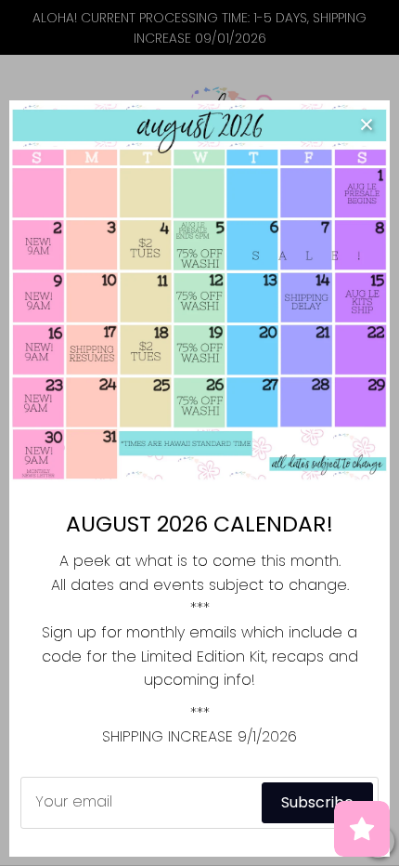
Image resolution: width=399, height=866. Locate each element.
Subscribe (317, 802)
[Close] (366, 123)
